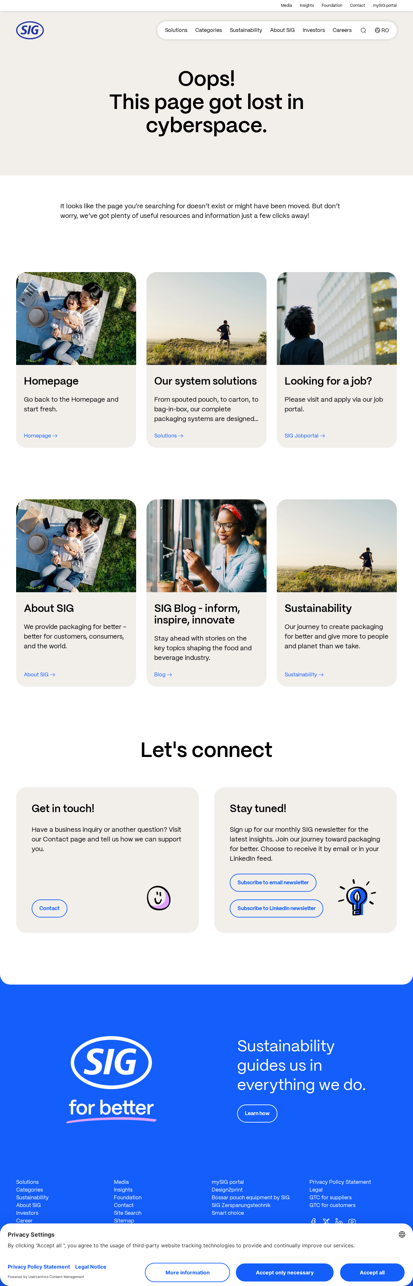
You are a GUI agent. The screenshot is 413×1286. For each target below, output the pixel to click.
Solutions (176, 30)
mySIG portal (385, 5)
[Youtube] (354, 1221)
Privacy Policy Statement (340, 1182)
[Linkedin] (341, 1221)
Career (24, 1220)
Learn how (257, 1113)
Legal (316, 1189)
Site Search (127, 1213)
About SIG (282, 30)
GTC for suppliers (330, 1197)
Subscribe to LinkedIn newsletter (276, 908)
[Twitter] (328, 1221)
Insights (307, 5)
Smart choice (228, 1213)
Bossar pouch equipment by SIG (251, 1197)
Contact (357, 5)
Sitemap (124, 1220)
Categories (208, 30)
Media (286, 5)
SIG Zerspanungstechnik (241, 1205)
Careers (342, 30)
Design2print (227, 1189)
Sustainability (246, 30)
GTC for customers (332, 1205)
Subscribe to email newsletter (273, 882)
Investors (314, 30)
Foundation (332, 5)
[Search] (363, 30)
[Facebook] (315, 1221)
